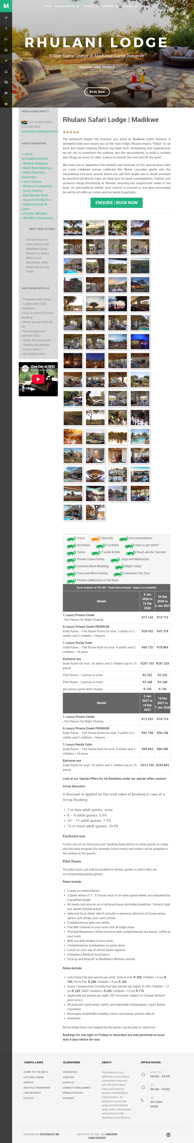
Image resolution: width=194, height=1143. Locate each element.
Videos (28, 1082)
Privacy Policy (73, 1092)
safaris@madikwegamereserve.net (45, 131)
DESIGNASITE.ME (49, 1134)
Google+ (69, 1082)
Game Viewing (32, 191)
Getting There (33, 1077)
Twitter (68, 1077)
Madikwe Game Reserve (97, 67)
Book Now (97, 92)
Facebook (70, 1072)
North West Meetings (37, 168)
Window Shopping (35, 163)
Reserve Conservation (37, 186)
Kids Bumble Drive (35, 195)
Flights (28, 1098)
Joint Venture (32, 181)
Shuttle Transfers (36, 1087)
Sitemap (68, 1098)
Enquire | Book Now (116, 202)
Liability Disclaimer (76, 1087)
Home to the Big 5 (35, 1072)
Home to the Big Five (37, 200)
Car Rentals (32, 1092)
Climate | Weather (35, 213)
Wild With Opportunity (38, 218)
